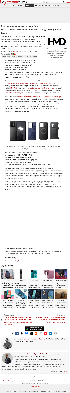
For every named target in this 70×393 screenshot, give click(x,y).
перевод (16, 51)
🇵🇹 (14, 54)
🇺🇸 (12, 54)
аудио (9, 56)
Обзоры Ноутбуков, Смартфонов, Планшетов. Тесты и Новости (21, 379)
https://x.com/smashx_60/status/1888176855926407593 (24, 83)
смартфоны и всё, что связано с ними (24, 56)
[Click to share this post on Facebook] (17, 333)
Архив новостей (50, 379)
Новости (29, 5)
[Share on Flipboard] (45, 333)
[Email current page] (55, 333)
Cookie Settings (35, 386)
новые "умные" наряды (13, 93)
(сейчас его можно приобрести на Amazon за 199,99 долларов (40, 97)
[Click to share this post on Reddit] (36, 333)
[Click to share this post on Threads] (22, 333)
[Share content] (13, 333)
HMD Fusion (14, 88)
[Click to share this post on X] (31, 333)
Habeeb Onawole (39, 339)
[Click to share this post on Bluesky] (26, 333)
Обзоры (20, 5)
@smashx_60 (46, 83)
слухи (4, 56)
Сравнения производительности (47, 5)
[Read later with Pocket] (41, 333)
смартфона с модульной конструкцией (41, 88)
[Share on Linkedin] (50, 333)
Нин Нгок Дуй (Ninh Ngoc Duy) (38, 354)
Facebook (65, 371)
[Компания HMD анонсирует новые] (34, 130)
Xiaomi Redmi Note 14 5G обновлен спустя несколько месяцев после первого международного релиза (50, 319)
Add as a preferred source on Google (36, 329)
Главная (11, 5)
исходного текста (25, 339)
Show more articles (34, 310)
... (67, 5)
